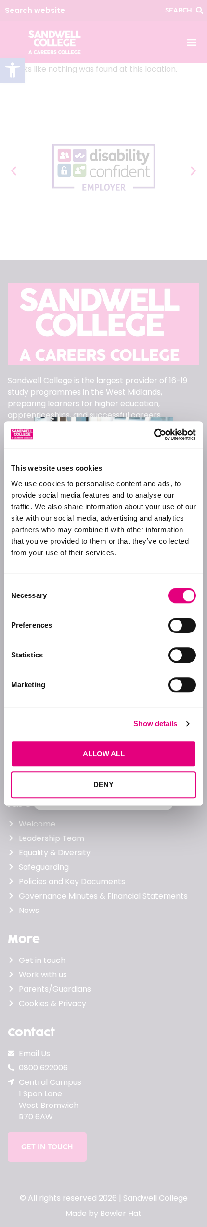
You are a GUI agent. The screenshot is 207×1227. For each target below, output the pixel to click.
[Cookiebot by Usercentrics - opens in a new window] (154, 434)
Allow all (104, 754)
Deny (103, 784)
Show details (155, 723)
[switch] (182, 625)
